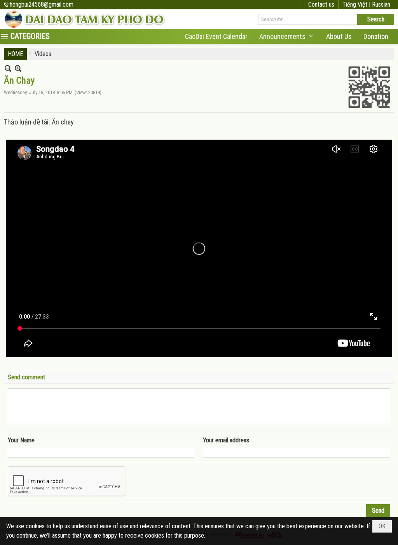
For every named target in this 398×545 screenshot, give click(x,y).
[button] (286, 36)
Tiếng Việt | (357, 4)
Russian (381, 4)
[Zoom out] (18, 68)
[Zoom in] (8, 68)
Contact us (321, 4)
